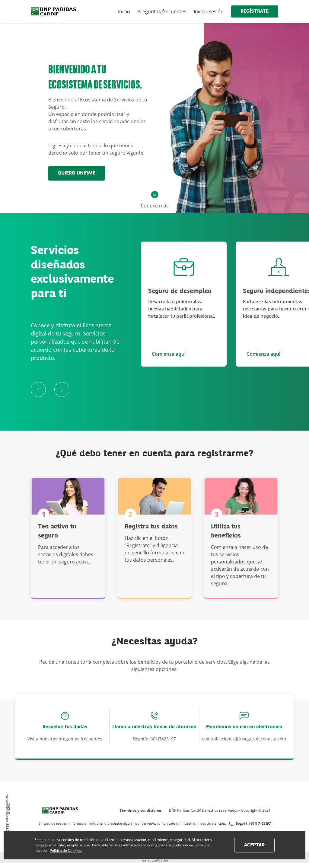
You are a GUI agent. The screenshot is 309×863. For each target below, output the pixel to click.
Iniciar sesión (209, 11)
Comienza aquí (169, 354)
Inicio (124, 11)
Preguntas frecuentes (161, 11)
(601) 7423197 (260, 823)
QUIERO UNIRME (76, 173)
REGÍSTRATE (255, 11)
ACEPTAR (254, 845)
